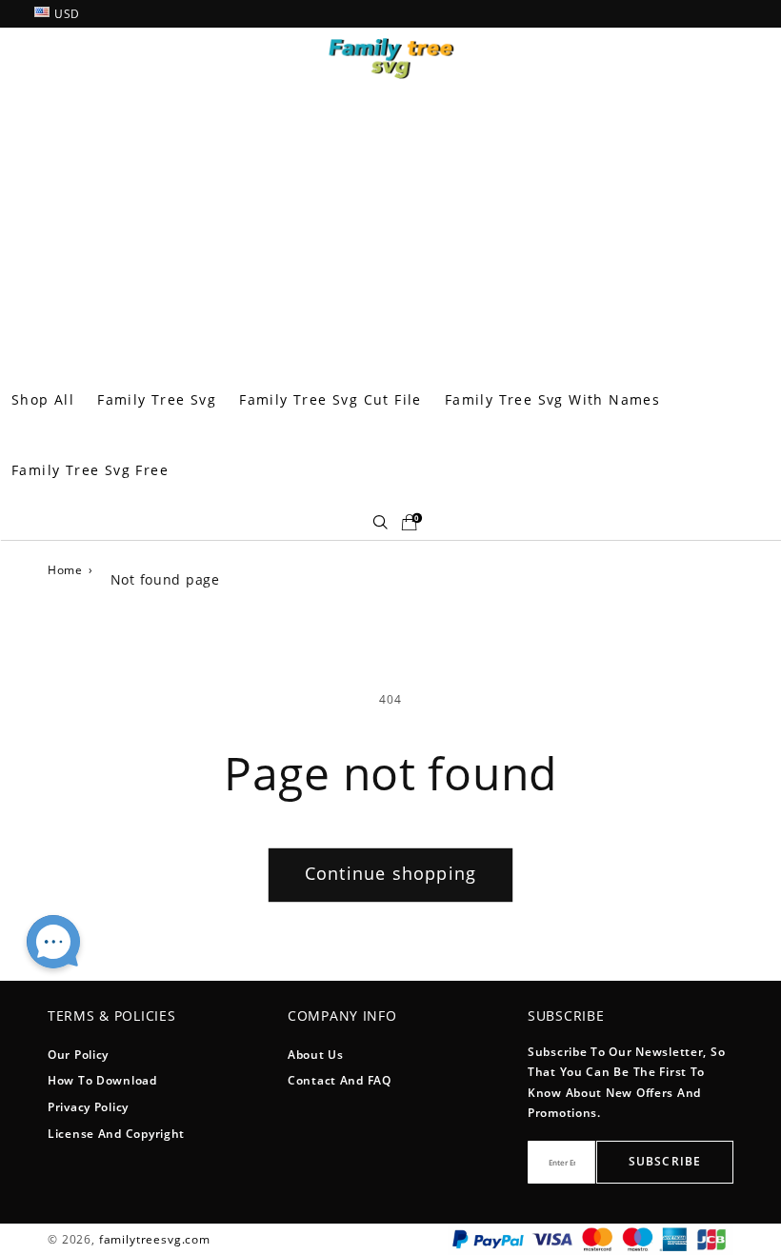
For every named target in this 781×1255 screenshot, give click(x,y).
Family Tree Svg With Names (552, 399)
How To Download (102, 1080)
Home (65, 570)
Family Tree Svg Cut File (330, 399)
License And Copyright (116, 1134)
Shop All (42, 399)
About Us (316, 1054)
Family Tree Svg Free (90, 470)
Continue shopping (390, 873)
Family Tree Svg (156, 399)
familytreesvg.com (154, 1239)
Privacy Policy (88, 1107)
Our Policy (78, 1054)
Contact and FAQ (339, 1080)
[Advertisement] (390, 222)
